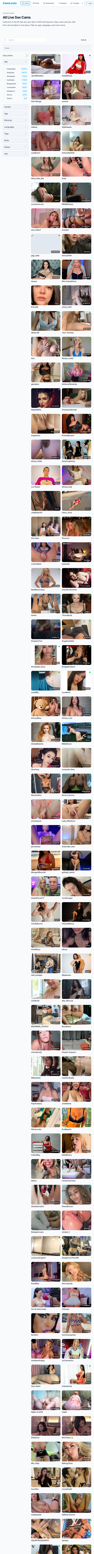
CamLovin (10, 3)
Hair (6, 154)
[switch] (25, 55)
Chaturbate (11, 69)
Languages (9, 127)
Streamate (11, 76)
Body (6, 140)
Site (6, 62)
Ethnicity (8, 120)
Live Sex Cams (8, 13)
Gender (7, 107)
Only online (8, 55)
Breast (7, 147)
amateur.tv (11, 91)
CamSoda (10, 80)
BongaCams (11, 84)
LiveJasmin (11, 87)
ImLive (9, 95)
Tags (6, 133)
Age (6, 113)
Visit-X (9, 98)
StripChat (10, 73)
